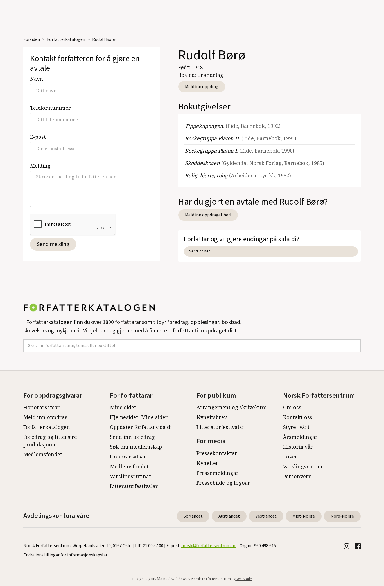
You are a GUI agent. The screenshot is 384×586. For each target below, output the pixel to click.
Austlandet (229, 516)
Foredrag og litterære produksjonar (50, 440)
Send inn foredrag (132, 436)
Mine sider (123, 407)
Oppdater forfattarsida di (141, 427)
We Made (244, 578)
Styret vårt (296, 427)
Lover (290, 456)
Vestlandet (266, 516)
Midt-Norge (303, 516)
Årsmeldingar (300, 436)
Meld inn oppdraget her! (208, 215)
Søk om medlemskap (136, 446)
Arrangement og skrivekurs (231, 407)
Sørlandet (193, 516)
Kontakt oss (297, 417)
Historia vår (298, 446)
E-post (38, 136)
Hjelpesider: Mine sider (139, 417)
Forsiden (31, 39)
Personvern (297, 476)
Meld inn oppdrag (201, 87)
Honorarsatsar (41, 407)
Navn (36, 78)
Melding (40, 165)
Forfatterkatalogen (66, 39)
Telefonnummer (50, 107)
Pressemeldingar (217, 472)
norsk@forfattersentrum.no (208, 546)
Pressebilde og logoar (223, 482)
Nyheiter (207, 463)
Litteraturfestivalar (134, 486)
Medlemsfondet (42, 454)
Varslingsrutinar (131, 476)
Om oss (292, 407)
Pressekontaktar (216, 453)
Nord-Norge (342, 516)
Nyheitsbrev (211, 417)
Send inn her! (200, 251)
